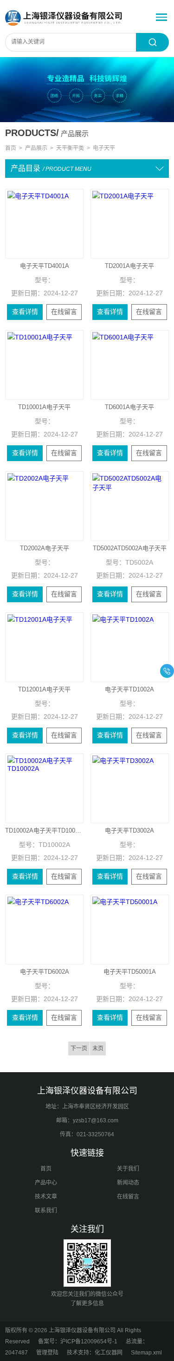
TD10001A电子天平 (44, 407)
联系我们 (46, 1210)
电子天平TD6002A (44, 971)
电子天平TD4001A (44, 265)
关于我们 (128, 1169)
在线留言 (64, 311)
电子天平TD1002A (129, 689)
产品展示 (36, 148)
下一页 (79, 1048)
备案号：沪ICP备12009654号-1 (77, 1341)
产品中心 (46, 1182)
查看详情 (25, 311)
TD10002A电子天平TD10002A (44, 830)
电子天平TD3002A (129, 830)
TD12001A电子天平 (44, 689)
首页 (10, 148)
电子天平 (104, 148)
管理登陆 (47, 1352)
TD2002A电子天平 (44, 548)
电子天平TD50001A (129, 971)
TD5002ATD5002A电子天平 (130, 548)
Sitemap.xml (146, 1352)
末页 (97, 1048)
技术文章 (46, 1196)
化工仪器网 (108, 1352)
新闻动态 (128, 1182)
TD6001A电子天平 (129, 407)
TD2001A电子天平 (129, 265)
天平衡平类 (70, 148)
